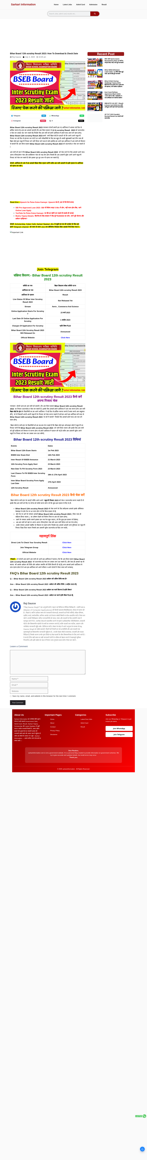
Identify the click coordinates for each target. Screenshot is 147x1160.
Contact (53, 727)
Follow (43, 120)
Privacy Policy (55, 730)
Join (44, 115)
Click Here (66, 547)
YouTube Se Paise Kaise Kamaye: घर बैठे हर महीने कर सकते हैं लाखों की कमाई (44, 213)
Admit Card (80, 5)
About (52, 723)
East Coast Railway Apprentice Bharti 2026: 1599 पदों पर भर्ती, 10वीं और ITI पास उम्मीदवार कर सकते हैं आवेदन (113, 94)
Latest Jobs (67, 5)
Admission (93, 5)
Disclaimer (53, 734)
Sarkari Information (23, 4)
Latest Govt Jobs (86, 719)
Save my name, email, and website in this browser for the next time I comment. (44, 696)
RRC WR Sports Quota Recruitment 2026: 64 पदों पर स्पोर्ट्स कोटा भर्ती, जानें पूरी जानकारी (114, 60)
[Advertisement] (73, 34)
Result (104, 5)
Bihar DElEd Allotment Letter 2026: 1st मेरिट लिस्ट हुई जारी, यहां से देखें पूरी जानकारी (114, 71)
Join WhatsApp (119, 728)
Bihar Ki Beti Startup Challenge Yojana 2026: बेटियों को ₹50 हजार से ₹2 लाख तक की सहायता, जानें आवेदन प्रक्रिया (114, 83)
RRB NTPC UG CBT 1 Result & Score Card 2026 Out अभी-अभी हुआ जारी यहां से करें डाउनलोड (114, 105)
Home (56, 5)
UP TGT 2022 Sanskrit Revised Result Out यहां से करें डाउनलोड (114, 116)
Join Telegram (119, 734)
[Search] (94, 13)
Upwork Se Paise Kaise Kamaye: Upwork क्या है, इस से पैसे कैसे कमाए (47, 202)
